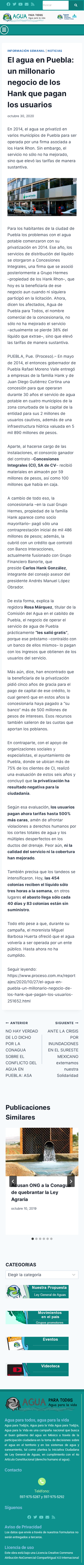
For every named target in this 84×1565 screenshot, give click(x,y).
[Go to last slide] (13, 1181)
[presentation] (42, 1152)
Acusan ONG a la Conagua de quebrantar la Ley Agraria (41, 1192)
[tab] (33, 1239)
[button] (4, 29)
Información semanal (26, 51)
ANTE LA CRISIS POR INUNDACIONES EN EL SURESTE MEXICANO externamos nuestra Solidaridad (63, 1049)
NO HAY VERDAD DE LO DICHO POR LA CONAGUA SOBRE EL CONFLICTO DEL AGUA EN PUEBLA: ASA (22, 1049)
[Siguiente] (71, 1181)
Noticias (55, 51)
